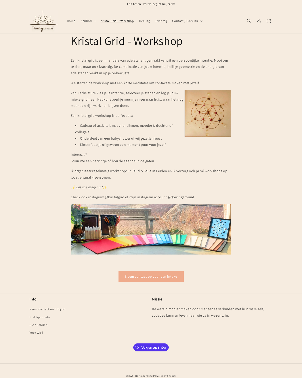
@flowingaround (181, 197)
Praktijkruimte (39, 317)
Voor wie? (36, 333)
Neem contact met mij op (47, 309)
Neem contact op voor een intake (151, 276)
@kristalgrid (114, 197)
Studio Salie (142, 171)
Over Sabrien (38, 325)
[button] (88, 20)
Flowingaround (144, 375)
